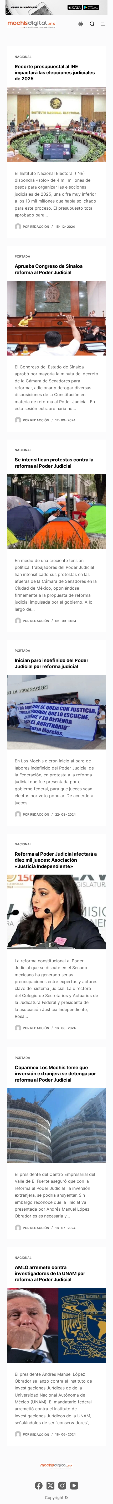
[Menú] (103, 24)
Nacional (23, 57)
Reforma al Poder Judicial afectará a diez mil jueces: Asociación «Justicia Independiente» (56, 860)
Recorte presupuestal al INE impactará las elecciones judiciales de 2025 (55, 73)
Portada (22, 256)
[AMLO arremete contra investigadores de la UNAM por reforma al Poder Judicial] (56, 1325)
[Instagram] (62, 1486)
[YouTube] (74, 1486)
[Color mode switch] (80, 24)
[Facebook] (39, 1486)
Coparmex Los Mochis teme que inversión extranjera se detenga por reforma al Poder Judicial (55, 1074)
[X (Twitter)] (50, 1486)
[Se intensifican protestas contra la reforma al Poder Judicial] (56, 511)
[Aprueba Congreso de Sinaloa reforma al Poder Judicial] (56, 318)
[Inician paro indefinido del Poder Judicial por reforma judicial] (56, 712)
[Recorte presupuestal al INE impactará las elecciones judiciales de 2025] (56, 124)
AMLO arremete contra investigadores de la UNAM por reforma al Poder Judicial (50, 1274)
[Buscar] (92, 24)
